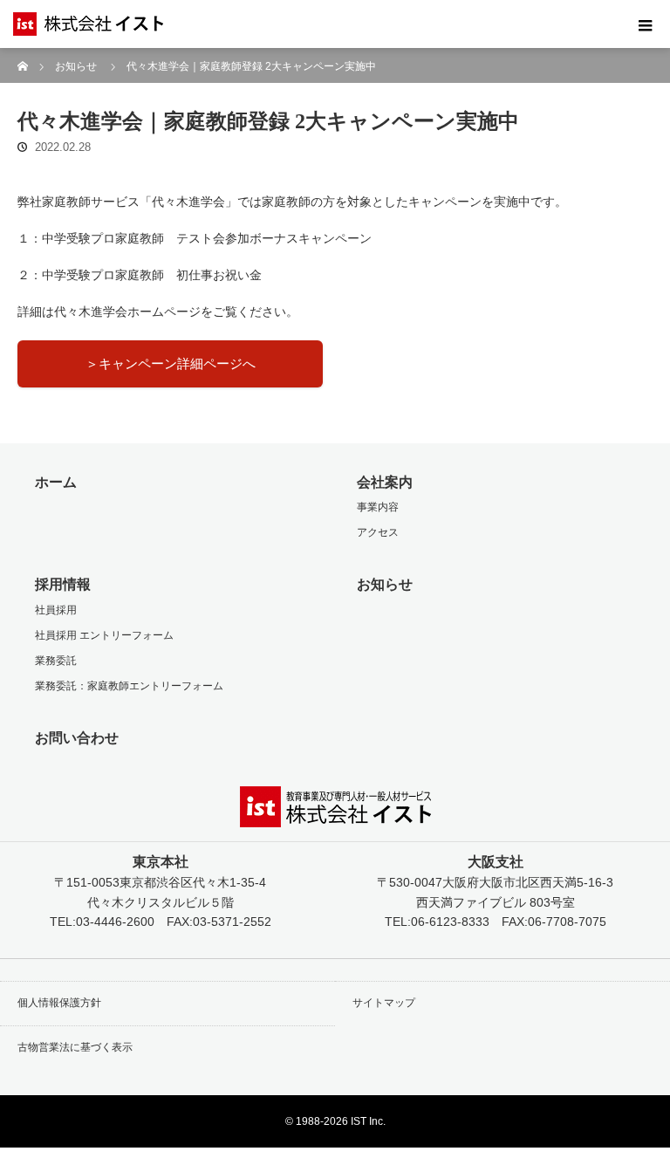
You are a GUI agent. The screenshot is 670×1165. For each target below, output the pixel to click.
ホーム (56, 482)
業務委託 (56, 660)
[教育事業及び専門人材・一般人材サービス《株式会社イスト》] (56, 24)
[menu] (645, 24)
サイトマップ (383, 1003)
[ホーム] (23, 54)
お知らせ (76, 66)
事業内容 (378, 507)
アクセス (378, 532)
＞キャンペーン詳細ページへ (170, 363)
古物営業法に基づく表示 (75, 1047)
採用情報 (63, 584)
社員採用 (56, 610)
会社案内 (385, 482)
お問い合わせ (77, 737)
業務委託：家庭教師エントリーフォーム (129, 686)
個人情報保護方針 (59, 1003)
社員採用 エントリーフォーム (104, 635)
